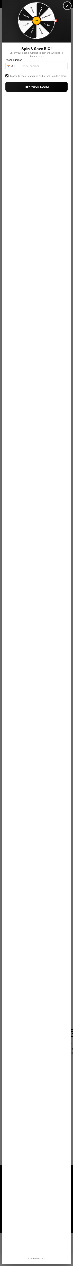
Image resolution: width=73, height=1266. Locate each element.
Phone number (13, 59)
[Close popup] (67, 5)
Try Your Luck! (36, 86)
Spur (42, 1258)
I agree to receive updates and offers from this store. (38, 76)
